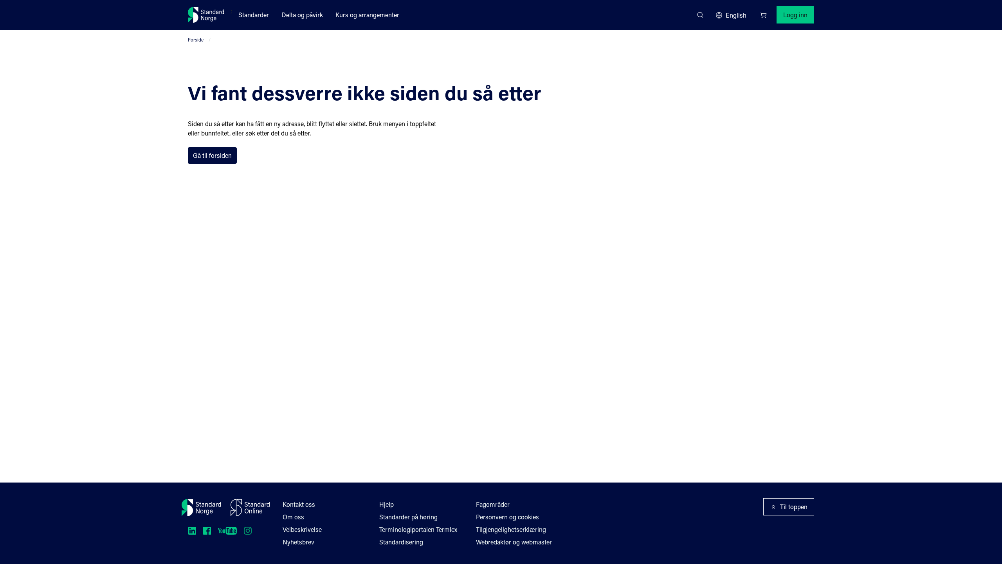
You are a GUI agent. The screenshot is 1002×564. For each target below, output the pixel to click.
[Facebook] (207, 530)
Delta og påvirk (302, 15)
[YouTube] (227, 530)
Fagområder (493, 504)
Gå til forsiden (212, 155)
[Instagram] (247, 530)
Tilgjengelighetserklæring (511, 529)
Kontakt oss (299, 504)
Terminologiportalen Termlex (418, 529)
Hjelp (386, 504)
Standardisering (401, 542)
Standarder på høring (408, 517)
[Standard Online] (250, 507)
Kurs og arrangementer (367, 15)
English (736, 15)
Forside (196, 39)
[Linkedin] (192, 530)
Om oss (293, 517)
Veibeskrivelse (302, 529)
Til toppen (793, 507)
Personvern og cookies (507, 517)
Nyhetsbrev (298, 542)
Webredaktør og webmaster (514, 542)
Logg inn (795, 15)
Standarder (253, 15)
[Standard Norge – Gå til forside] (206, 15)
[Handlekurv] (763, 14)
